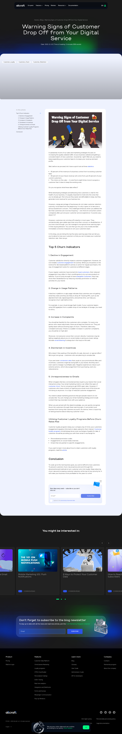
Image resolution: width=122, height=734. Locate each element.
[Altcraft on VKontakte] (101, 713)
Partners (53, 5)
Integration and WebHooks (43, 687)
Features (38, 5)
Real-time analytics (40, 683)
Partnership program (110, 664)
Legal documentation (102, 723)
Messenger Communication (43, 695)
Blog (41, 20)
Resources (61, 5)
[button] (27, 120)
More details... (68, 728)
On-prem (30, 5)
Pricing (47, 5)
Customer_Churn (24, 62)
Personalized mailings (41, 676)
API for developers (77, 676)
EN (102, 5)
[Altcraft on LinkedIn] (105, 713)
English (7, 726)
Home (36, 20)
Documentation (73, 5)
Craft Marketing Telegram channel (78, 624)
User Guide (74, 668)
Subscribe (90, 496)
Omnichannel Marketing (42, 664)
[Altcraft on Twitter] (110, 713)
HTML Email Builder (40, 672)
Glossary (74, 664)
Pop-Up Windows (40, 699)
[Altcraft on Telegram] (114, 713)
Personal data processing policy (106, 719)
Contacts (106, 661)
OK (86, 727)
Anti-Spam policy (86, 719)
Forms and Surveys (40, 691)
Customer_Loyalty (9, 62)
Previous (101, 542)
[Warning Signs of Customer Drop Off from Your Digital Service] (75, 130)
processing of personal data (68, 500)
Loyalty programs (40, 668)
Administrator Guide (77, 672)
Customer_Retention (39, 62)
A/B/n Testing (39, 680)
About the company (110, 668)
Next (107, 542)
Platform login (10, 664)
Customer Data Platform (42, 661)
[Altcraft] (20, 5)
